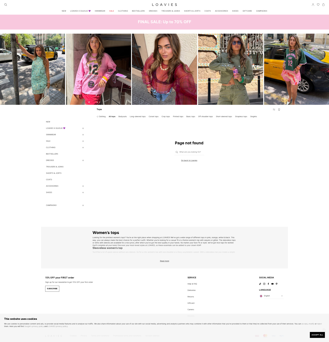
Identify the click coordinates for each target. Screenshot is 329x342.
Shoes (235, 11)
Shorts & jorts (192, 11)
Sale (111, 11)
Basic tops (190, 117)
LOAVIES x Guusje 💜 (80, 11)
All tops (112, 117)
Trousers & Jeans (170, 11)
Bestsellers (138, 11)
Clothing (123, 11)
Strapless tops (241, 117)
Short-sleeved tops (224, 117)
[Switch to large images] (279, 109)
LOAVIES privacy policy (58, 326)
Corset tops (153, 117)
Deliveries (192, 290)
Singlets (253, 117)
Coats (207, 11)
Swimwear (100, 11)
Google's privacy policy (34, 326)
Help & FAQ (192, 284)
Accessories (221, 11)
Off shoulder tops (205, 117)
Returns (191, 297)
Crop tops (166, 117)
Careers (191, 310)
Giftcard (247, 11)
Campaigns (261, 11)
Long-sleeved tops (138, 117)
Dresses (153, 11)
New (64, 11)
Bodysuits (122, 117)
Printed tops (178, 117)
